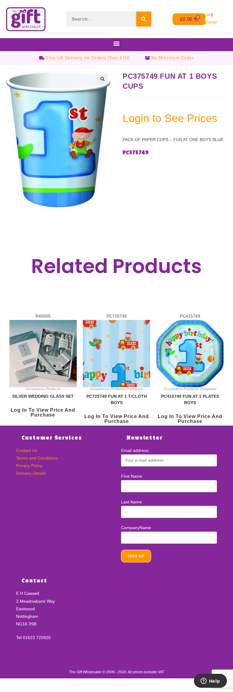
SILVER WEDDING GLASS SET (43, 396)
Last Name (131, 501)
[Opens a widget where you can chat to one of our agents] (210, 681)
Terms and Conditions (37, 458)
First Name (131, 476)
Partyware (135, 389)
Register (208, 22)
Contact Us (26, 450)
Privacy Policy (29, 465)
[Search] (143, 19)
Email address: (135, 450)
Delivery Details (31, 473)
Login (205, 14)
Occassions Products (43, 389)
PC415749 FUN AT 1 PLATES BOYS (190, 399)
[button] (117, 43)
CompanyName (136, 527)
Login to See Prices (170, 118)
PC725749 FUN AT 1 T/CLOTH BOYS (116, 399)
